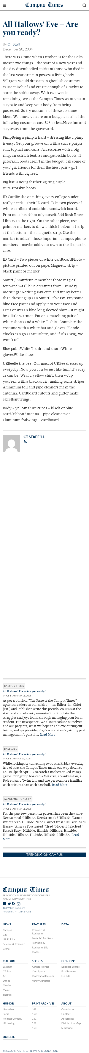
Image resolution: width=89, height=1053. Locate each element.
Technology (38, 943)
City (5, 935)
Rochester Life (40, 947)
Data (65, 924)
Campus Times (44, 5)
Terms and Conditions (44, 1051)
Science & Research (14, 944)
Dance (6, 980)
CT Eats (7, 971)
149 (34, 1009)
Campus (7, 930)
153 (34, 1028)
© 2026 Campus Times (15, 1051)
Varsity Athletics (41, 980)
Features (39, 924)
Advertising (67, 1018)
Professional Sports (43, 976)
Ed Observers (68, 971)
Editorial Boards (70, 966)
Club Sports (38, 971)
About (66, 1003)
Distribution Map (71, 1023)
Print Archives (43, 1003)
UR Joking (8, 1023)
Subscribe (67, 1028)
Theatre (7, 995)
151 (34, 1018)
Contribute (67, 1009)
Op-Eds (65, 976)
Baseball (10, 749)
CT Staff (14, 44)
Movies (7, 985)
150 (34, 1014)
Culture (9, 961)
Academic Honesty (17, 799)
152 (34, 1023)
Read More (48, 735)
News (7, 924)
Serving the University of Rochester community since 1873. (26, 897)
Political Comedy (12, 1018)
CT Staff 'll (34, 437)
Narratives (8, 1009)
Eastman (8, 966)
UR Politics (9, 939)
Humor (8, 1003)
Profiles (36, 952)
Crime (6, 949)
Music (6, 990)
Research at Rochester (38, 932)
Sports (37, 961)
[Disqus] (44, 511)
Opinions (68, 961)
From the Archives (42, 938)
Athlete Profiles (40, 966)
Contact (65, 1014)
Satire (6, 1014)
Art (4, 976)
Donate (9, 1037)
